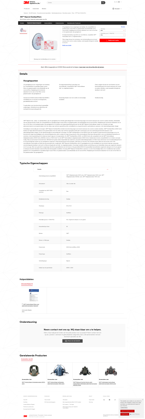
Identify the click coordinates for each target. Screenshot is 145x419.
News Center (47, 399)
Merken (44, 8)
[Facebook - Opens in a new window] (115, 400)
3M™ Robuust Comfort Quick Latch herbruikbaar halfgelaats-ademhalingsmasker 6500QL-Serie (85, 384)
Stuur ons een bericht (74, 341)
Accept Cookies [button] (125, 414)
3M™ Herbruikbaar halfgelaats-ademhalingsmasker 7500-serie (56, 383)
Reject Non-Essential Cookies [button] (127, 411)
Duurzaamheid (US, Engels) (29, 409)
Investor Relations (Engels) (29, 404)
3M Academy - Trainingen (68, 404)
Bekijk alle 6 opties (113, 40)
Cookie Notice (124, 407)
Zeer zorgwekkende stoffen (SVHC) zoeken (72, 402)
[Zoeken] (103, 2)
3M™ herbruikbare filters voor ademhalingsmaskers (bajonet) (30, 305)
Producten (27, 8)
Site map (91, 402)
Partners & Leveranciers (28, 406)
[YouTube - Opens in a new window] (109, 400)
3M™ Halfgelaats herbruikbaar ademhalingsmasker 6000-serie (107, 383)
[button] (135, 414)
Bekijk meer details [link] (66, 45)
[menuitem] (22, 23)
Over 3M (25, 399)
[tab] (27, 284)
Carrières (25, 402)
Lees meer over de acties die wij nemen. (91, 67)
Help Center (91, 399)
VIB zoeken (65, 399)
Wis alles (123, 26)
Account (117, 8)
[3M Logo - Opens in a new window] (32, 2)
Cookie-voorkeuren (48, 415)
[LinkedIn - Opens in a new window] (104, 400)
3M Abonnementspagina (50, 402)
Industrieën (36, 8)
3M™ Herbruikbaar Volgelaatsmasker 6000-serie (33, 383)
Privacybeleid (40, 415)
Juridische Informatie (33, 415)
